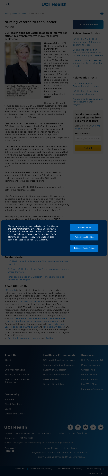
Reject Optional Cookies (84, 237)
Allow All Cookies (84, 227)
